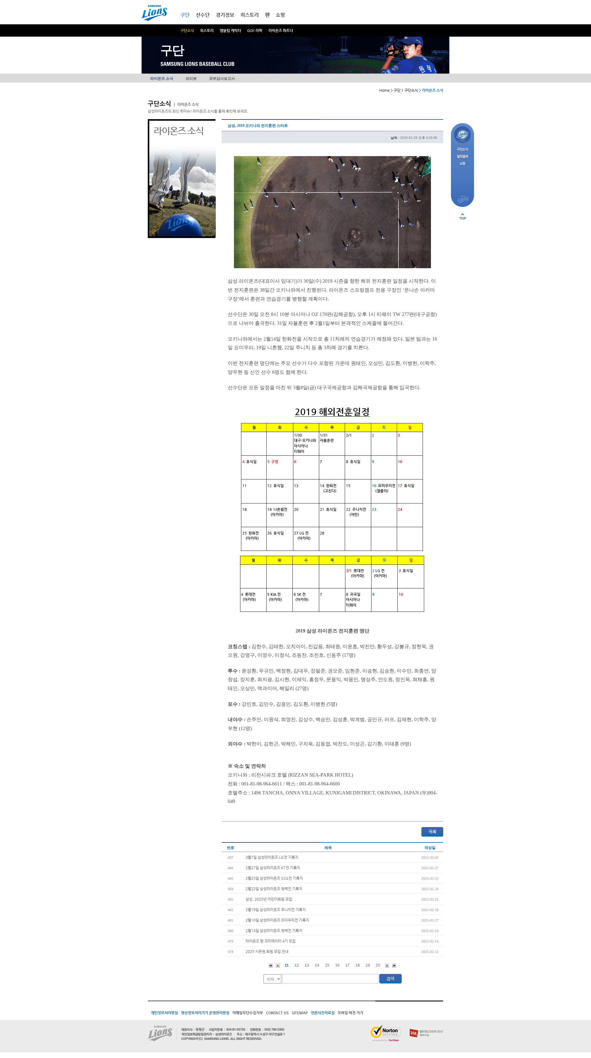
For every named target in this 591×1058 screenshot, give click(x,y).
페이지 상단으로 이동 (462, 216)
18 (358, 965)
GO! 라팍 (254, 30)
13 (307, 965)
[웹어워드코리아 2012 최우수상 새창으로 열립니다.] (426, 1027)
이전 (277, 965)
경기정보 (225, 15)
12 (297, 965)
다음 (387, 965)
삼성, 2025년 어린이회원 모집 (269, 899)
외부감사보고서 (222, 78)
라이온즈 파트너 (280, 30)
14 (317, 965)
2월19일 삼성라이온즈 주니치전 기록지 (276, 909)
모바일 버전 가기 (350, 1013)
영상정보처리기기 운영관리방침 (205, 1013)
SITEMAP (300, 1013)
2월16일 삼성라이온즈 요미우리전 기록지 (277, 920)
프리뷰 (191, 78)
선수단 (203, 15)
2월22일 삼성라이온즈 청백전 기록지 (274, 888)
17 (347, 965)
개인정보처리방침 (164, 1013)
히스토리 (207, 30)
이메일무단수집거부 (247, 1013)
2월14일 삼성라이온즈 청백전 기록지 (274, 930)
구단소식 (187, 30)
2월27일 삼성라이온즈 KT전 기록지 (273, 868)
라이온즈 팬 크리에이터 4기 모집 (271, 941)
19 (368, 965)
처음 (270, 965)
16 (337, 965)
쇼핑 (280, 15)
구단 (185, 15)
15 (327, 965)
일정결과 (462, 156)
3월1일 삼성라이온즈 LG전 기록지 (272, 857)
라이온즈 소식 (161, 78)
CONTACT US (277, 1013)
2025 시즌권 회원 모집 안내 (267, 951)
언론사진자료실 (323, 1013)
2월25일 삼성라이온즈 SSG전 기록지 (274, 878)
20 (378, 965)
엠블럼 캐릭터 (230, 30)
